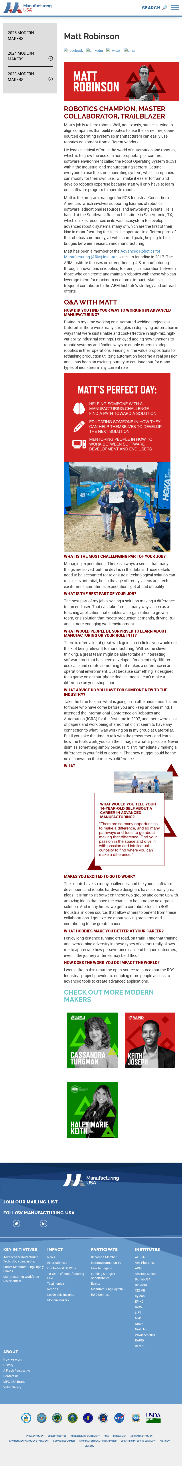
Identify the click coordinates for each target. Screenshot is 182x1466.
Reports (52, 1289)
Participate (104, 1249)
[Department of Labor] (103, 1419)
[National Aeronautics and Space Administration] (119, 1419)
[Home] (27, 7)
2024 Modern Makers (21, 55)
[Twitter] (113, 50)
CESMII (140, 1290)
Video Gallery (12, 1387)
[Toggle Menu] (175, 8)
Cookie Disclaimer (64, 1440)
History (8, 1365)
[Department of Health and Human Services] (88, 1419)
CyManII (140, 1296)
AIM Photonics (145, 1262)
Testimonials (56, 1283)
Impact (55, 1249)
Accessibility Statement (85, 1435)
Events (95, 1283)
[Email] (130, 50)
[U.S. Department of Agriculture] (153, 1419)
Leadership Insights (60, 1294)
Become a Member (104, 1257)
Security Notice (57, 1435)
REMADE (141, 1346)
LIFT (138, 1312)
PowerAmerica (145, 1335)
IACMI (139, 1307)
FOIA (106, 1435)
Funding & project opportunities (103, 1276)
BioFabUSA (142, 1279)
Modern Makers (58, 1300)
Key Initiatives (20, 1249)
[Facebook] (73, 50)
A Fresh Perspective (16, 1370)
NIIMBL (140, 1324)
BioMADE (141, 1285)
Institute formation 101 (107, 1262)
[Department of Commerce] (26, 1419)
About (10, 1351)
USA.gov (89, 1445)
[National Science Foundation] (136, 1419)
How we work (12, 1359)
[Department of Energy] (72, 1419)
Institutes (147, 1249)
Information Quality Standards (98, 1440)
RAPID (139, 1340)
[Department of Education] (57, 1419)
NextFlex (141, 1329)
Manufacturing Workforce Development (21, 1278)
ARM (138, 1268)
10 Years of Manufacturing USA (65, 1276)
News (51, 1257)
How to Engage (101, 1268)
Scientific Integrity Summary (138, 1440)
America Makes (145, 1274)
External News (57, 1262)
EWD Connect (100, 1294)
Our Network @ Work (61, 1268)
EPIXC (139, 1301)
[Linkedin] (94, 50)
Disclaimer (119, 1435)
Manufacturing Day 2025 (108, 1289)
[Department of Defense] (41, 1419)
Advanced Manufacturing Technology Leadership (20, 1259)
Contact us (10, 1376)
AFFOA (140, 1257)
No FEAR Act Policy (141, 1435)
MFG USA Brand (14, 1381)
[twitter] (16, 1224)
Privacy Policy (35, 1435)
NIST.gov (165, 1440)
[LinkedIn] (44, 1224)
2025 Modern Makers (21, 35)
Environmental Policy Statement (29, 1440)
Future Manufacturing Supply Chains (23, 1269)
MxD (138, 1318)
